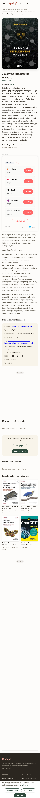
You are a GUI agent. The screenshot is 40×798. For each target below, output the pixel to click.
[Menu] (4, 4)
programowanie (28, 343)
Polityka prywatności (29, 778)
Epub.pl (12, 3)
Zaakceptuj (20, 795)
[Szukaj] (21, 4)
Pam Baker (24, 547)
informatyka (17, 343)
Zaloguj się (20, 446)
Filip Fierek (6, 81)
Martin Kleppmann (8, 511)
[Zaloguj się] (28, 4)
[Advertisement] (20, 395)
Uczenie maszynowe (15, 341)
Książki (10, 10)
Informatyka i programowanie (26, 12)
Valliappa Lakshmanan (28, 511)
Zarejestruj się (20, 451)
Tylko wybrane (28, 790)
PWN (12, 84)
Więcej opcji (26, 785)
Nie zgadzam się (12, 790)
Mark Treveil (6, 547)
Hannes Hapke (25, 513)
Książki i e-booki (7, 778)
